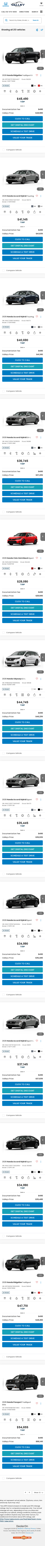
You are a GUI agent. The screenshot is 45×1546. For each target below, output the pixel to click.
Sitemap (27, 1528)
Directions (24, 12)
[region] (22, 111)
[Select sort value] (41, 30)
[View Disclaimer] (40, 91)
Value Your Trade (22, 137)
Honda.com (29, 1533)
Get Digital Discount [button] (22, 124)
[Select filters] (37, 29)
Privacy (33, 1528)
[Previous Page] (25, 1493)
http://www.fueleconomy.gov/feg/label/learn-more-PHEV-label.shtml (21, 1520)
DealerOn (21, 1528)
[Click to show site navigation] (41, 12)
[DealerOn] (22, 1526)
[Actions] (41, 75)
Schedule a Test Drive (22, 131)
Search (36, 20)
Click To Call (22, 118)
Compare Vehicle (14, 150)
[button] (9, 12)
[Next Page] (29, 1493)
